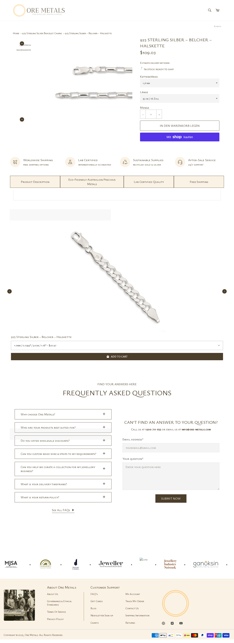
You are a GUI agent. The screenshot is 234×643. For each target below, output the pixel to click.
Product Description (35, 182)
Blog (93, 608)
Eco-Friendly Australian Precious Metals (92, 182)
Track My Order (134, 601)
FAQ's (94, 594)
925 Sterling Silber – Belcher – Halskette (41, 337)
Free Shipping (199, 182)
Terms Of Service (56, 611)
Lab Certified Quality (149, 182)
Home (16, 33)
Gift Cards (96, 601)
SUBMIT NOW (171, 498)
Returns (130, 622)
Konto (217, 26)
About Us (52, 594)
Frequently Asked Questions (117, 392)
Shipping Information (137, 615)
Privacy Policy (55, 619)
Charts (94, 622)
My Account (132, 594)
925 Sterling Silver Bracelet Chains (42, 33)
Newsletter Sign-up (101, 615)
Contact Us (132, 608)
